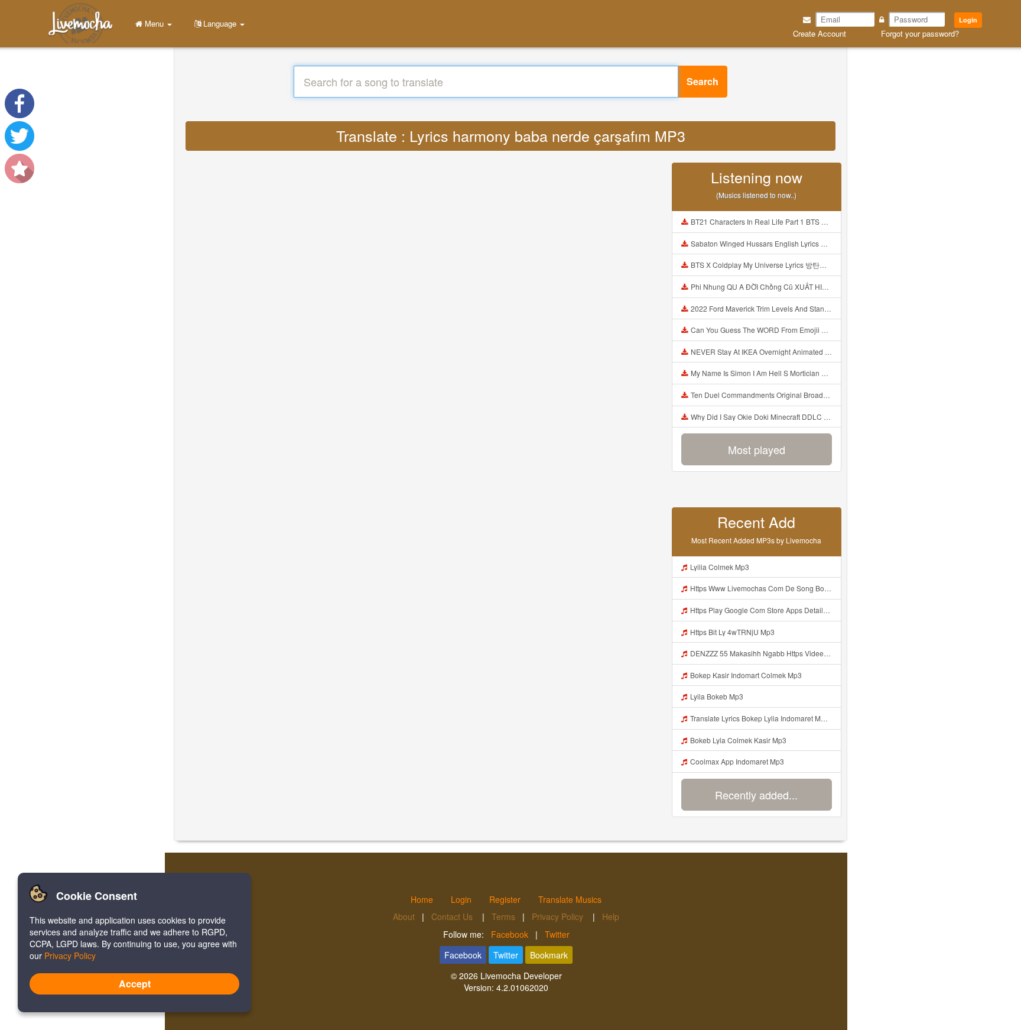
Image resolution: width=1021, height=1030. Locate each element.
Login (968, 19)
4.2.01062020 (522, 987)
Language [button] (220, 23)
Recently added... (756, 794)
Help (610, 916)
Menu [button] (154, 23)
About (404, 916)
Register (505, 899)
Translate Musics (569, 899)
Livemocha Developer (521, 976)
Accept (135, 983)
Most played (756, 449)
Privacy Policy (559, 916)
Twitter (557, 934)
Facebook (509, 934)
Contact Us (453, 916)
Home (422, 899)
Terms (503, 916)
